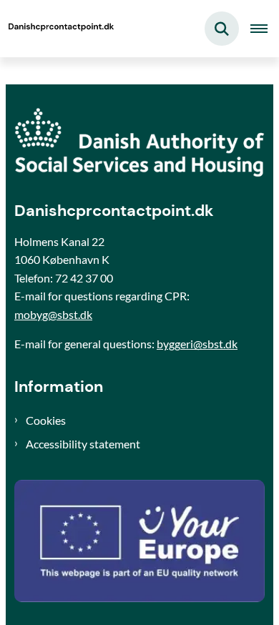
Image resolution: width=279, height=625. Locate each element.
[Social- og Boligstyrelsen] (139, 142)
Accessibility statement (83, 444)
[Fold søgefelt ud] (222, 28)
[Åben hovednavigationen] (264, 28)
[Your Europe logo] (139, 541)
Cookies (46, 420)
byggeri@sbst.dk (197, 343)
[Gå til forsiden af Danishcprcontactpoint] (58, 28)
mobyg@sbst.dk (53, 314)
